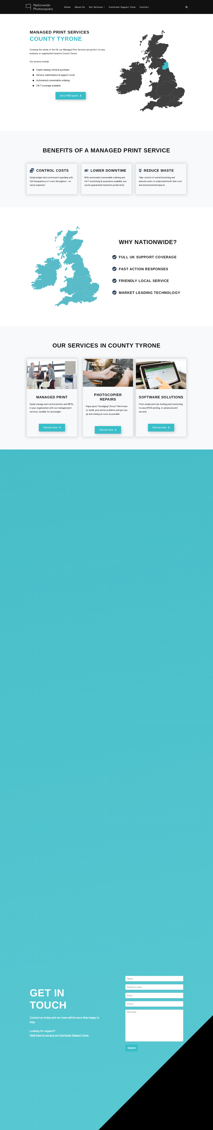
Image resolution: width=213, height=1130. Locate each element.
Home (67, 7)
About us (80, 7)
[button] (104, 7)
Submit (132, 1047)
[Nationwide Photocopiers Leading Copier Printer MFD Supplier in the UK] (38, 7)
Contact (144, 7)
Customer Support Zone (122, 7)
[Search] (186, 7)
